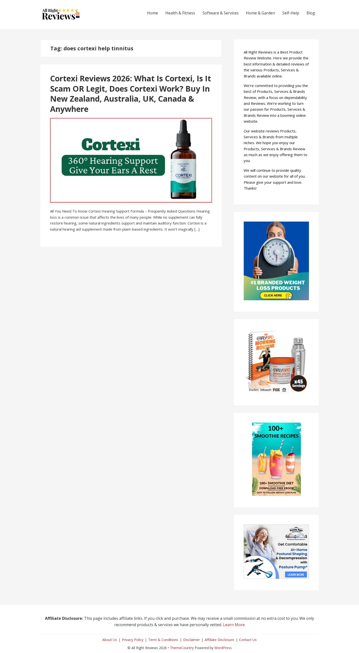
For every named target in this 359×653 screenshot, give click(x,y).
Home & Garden (260, 13)
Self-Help (290, 13)
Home (152, 13)
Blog (310, 13)
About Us (109, 639)
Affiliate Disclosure (219, 639)
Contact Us (248, 639)
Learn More (234, 624)
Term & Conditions (163, 639)
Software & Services (220, 13)
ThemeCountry (182, 647)
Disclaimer (191, 639)
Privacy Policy (132, 639)
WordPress (223, 647)
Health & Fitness (180, 13)
